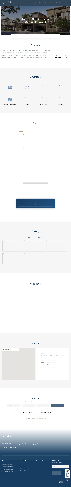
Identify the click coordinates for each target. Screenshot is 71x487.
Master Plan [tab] (21, 130)
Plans (30, 36)
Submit (57, 405)
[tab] (30, 237)
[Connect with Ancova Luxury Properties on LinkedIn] (62, 482)
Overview (17, 36)
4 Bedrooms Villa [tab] (40, 130)
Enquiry (54, 36)
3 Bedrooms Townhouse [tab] (30, 130)
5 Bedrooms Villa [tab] (49, 130)
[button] (35, 211)
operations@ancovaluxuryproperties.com (38, 418)
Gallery (36, 36)
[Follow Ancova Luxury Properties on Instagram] (60, 482)
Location (48, 36)
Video (42, 36)
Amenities (24, 36)
